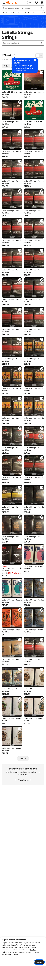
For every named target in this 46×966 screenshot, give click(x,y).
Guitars (20, 13)
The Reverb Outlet (9, 13)
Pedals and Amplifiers (32, 13)
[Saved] (36, 2)
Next (22, 759)
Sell (30, 2)
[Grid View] (37, 55)
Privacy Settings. (12, 954)
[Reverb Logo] (11, 2)
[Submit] (41, 43)
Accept (39, 962)
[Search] (41, 8)
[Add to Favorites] (14, 55)
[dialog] (23, 951)
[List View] (41, 55)
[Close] (35, 60)
